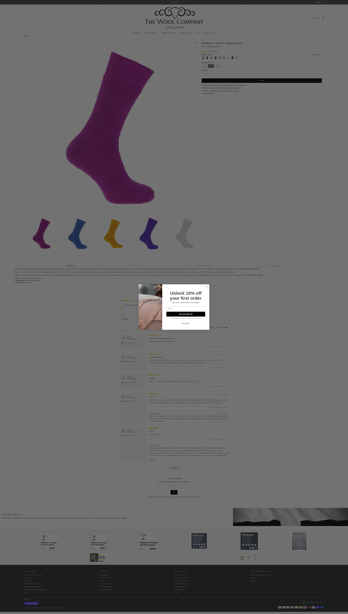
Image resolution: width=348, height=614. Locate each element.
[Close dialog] (207, 286)
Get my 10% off (185, 314)
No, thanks (185, 323)
